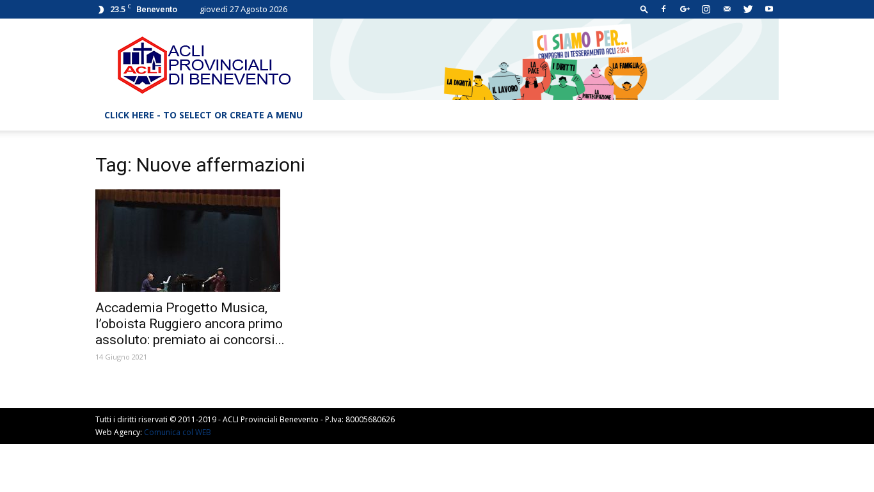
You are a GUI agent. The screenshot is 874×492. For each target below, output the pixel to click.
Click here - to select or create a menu (203, 115)
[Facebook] (663, 9)
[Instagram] (705, 9)
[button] (644, 8)
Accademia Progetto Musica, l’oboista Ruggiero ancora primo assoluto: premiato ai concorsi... (190, 323)
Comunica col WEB (177, 432)
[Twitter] (748, 9)
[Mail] (726, 9)
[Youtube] (769, 9)
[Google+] (684, 9)
